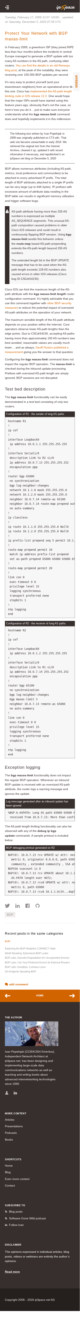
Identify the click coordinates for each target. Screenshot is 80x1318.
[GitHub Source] (37, 906)
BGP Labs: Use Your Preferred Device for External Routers (37, 962)
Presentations (14, 1126)
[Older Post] (70, 996)
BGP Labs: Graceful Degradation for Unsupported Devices (37, 957)
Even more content (17, 1179)
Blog (8, 1172)
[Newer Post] (10, 996)
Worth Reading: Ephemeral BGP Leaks (26, 953)
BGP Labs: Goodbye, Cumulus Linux (25, 967)
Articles (9, 1119)
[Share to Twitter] (7, 906)
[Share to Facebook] (27, 906)
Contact (10, 1185)
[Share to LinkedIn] (17, 906)
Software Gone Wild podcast (27, 1218)
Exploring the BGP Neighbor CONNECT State (30, 948)
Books (9, 1139)
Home (40, 995)
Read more (12, 1271)
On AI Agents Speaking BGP (20, 971)
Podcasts (11, 1132)
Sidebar (76, 81)
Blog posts (16, 1211)
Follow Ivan (16, 1225)
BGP (10, 914)
